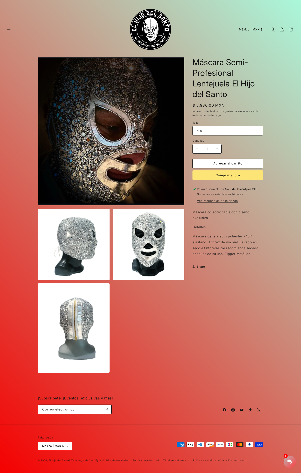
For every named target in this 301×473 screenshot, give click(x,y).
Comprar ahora (228, 175)
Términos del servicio (176, 460)
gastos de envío (235, 111)
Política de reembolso (115, 460)
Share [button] (201, 266)
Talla (195, 122)
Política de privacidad (146, 460)
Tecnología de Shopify (84, 460)
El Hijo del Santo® (60, 460)
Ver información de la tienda (217, 200)
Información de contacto (232, 460)
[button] (8, 29)
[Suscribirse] (106, 409)
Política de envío (203, 460)
